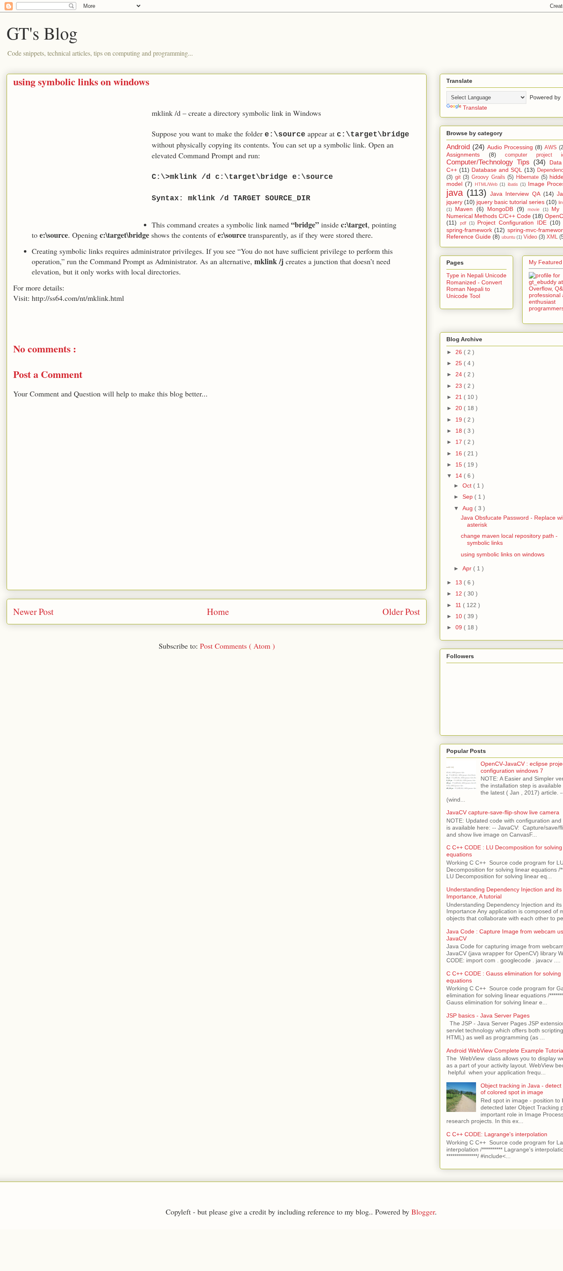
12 (459, 593)
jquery (454, 202)
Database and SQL (497, 169)
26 (459, 352)
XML (552, 237)
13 (459, 582)
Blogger (423, 1212)
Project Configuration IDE (512, 222)
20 (459, 408)
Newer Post (33, 611)
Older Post (401, 611)
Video (530, 237)
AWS (550, 147)
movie (534, 209)
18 (459, 430)
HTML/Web (486, 184)
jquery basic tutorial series (510, 202)
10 (459, 616)
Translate (475, 107)
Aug (468, 508)
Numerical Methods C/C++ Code (488, 216)
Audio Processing (510, 147)
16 (459, 453)
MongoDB (500, 209)
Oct (467, 485)
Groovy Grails (488, 177)
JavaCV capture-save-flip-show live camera (502, 812)
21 (459, 397)
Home (218, 611)
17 (459, 442)
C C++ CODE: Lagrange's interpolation (496, 1134)
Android (458, 147)
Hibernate (527, 177)
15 (459, 464)
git (458, 177)
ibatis (513, 184)
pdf (463, 222)
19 (459, 419)
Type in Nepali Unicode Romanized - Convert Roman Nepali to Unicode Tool (476, 285)
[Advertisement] (82, 165)
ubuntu (508, 237)
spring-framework (469, 230)
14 (459, 475)
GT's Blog (42, 33)
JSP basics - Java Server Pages (488, 1015)
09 (459, 627)
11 (459, 605)
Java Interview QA (515, 193)
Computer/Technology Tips (488, 162)
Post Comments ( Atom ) (237, 646)
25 (459, 363)
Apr (467, 568)
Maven (464, 209)
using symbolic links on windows (502, 554)
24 (459, 374)
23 (459, 385)
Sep (468, 496)
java (454, 193)
